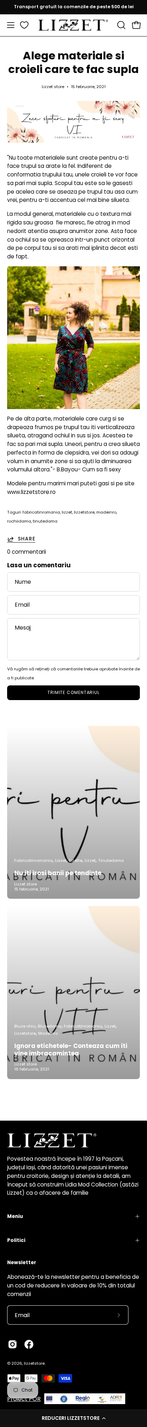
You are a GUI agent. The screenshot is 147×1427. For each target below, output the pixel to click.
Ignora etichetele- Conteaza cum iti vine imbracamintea (70, 1050)
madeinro (106, 512)
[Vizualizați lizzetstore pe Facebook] (29, 1344)
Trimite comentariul (73, 692)
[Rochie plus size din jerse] (73, 337)
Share (26, 539)
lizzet (67, 512)
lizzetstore (84, 512)
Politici (16, 1240)
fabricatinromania (41, 512)
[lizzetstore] (73, 25)
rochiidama (19, 521)
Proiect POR (24, 1399)
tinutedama (45, 521)
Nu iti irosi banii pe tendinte (57, 873)
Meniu (15, 1216)
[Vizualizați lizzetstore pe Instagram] (12, 1344)
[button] (73, 1418)
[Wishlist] (24, 25)
